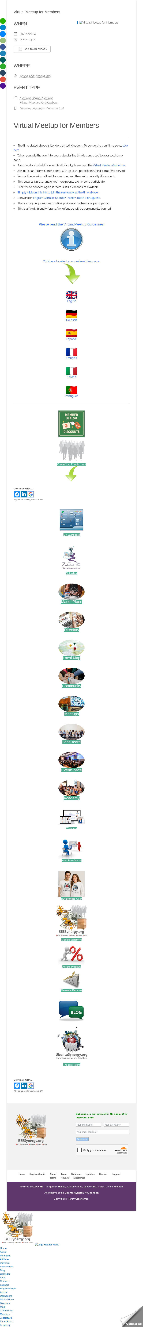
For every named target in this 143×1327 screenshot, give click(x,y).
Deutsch (71, 320)
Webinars (71, 828)
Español (71, 339)
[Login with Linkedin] (24, 494)
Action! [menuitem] (3, 1292)
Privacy (65, 1177)
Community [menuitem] (6, 1310)
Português (71, 396)
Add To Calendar (34, 49)
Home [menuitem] (3, 1248)
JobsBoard (71, 742)
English (37, 198)
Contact (103, 1174)
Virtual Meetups (43, 98)
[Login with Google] (31, 494)
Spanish (60, 198)
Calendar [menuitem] (5, 1273)
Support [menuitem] (4, 1284)
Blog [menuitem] (2, 1270)
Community (71, 686)
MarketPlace (71, 602)
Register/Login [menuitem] (8, 1288)
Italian (80, 198)
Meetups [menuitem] (5, 1314)
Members (38, 108)
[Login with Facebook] (17, 494)
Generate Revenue (71, 990)
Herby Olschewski (78, 1198)
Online (50, 108)
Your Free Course (71, 860)
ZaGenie (38, 1186)
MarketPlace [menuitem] (7, 1299)
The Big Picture (71, 1064)
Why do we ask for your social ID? (28, 500)
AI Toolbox (71, 573)
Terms (53, 1177)
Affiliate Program (71, 966)
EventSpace (71, 770)
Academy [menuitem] (5, 1325)
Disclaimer (79, 1177)
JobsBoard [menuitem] (6, 1317)
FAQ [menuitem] (2, 1277)
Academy (72, 798)
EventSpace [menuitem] (6, 1321)
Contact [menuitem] (4, 1281)
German (49, 198)
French (70, 198)
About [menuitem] (3, 1252)
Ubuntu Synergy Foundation (82, 1192)
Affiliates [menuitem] (4, 1259)
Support (116, 1174)
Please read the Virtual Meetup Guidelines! (71, 224)
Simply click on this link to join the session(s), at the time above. (57, 192)
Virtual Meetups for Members (39, 102)
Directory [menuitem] (5, 1303)
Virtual (59, 108)
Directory (71, 630)
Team (64, 1174)
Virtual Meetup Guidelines (109, 165)
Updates (90, 1174)
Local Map (71, 658)
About (53, 1174)
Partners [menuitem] (4, 1262)
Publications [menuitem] (6, 1266)
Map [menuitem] (2, 1306)
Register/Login (37, 1174)
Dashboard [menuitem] (6, 1295)
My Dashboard (71, 534)
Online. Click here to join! (35, 76)
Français (71, 358)
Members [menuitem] (5, 1255)
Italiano (71, 377)
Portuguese (92, 198)
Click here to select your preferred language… (71, 261)
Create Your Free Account (71, 464)
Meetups (25, 98)
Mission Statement (71, 939)
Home (22, 1174)
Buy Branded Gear (71, 898)
